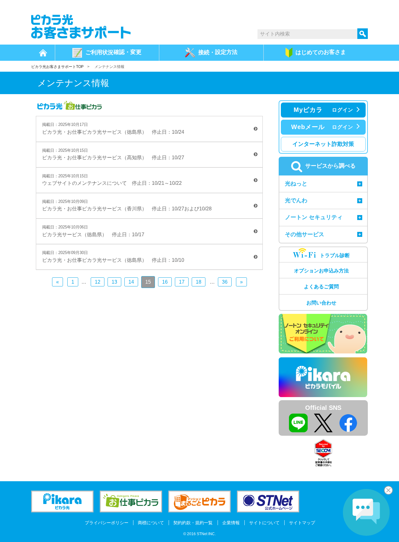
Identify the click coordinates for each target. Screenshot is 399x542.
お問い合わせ (321, 302)
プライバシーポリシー (106, 522)
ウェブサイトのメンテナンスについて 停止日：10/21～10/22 (112, 180)
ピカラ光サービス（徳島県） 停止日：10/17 (93, 231)
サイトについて (264, 522)
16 (165, 282)
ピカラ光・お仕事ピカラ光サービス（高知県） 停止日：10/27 (113, 154)
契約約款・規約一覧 (193, 522)
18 (198, 282)
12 (97, 282)
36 (225, 282)
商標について (151, 522)
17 (182, 282)
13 (114, 282)
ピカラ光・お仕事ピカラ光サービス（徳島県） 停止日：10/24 (113, 128)
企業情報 (231, 522)
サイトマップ (302, 522)
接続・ (218, 52)
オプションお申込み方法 (321, 270)
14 (131, 282)
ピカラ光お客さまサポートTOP (57, 67)
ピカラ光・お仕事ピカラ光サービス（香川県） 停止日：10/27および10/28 (127, 205)
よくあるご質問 (321, 286)
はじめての (321, 52)
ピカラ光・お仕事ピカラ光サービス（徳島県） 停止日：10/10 (113, 256)
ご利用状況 (113, 52)
